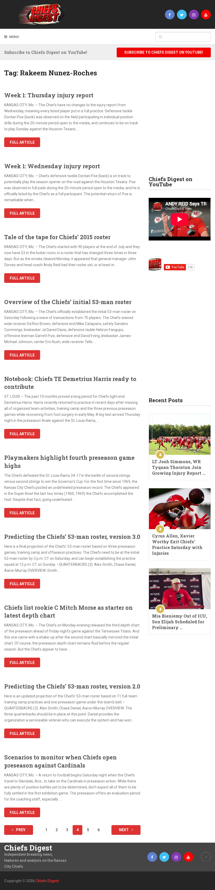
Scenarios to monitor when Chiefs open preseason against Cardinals (60, 761)
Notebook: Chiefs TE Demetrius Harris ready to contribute (70, 383)
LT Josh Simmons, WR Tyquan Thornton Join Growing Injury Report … (178, 467)
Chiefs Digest (28, 848)
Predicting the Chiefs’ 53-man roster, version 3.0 (72, 536)
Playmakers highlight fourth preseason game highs (69, 461)
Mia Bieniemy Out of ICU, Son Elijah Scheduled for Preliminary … (179, 621)
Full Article (22, 142)
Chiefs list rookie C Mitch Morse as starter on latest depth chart (68, 611)
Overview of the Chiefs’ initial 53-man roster (67, 302)
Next (124, 830)
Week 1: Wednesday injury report (52, 166)
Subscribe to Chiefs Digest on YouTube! (163, 52)
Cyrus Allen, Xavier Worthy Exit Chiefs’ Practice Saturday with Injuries (177, 544)
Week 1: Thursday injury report (48, 95)
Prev (20, 830)
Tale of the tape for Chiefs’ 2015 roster (57, 237)
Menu (14, 37)
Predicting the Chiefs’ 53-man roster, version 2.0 (72, 686)
